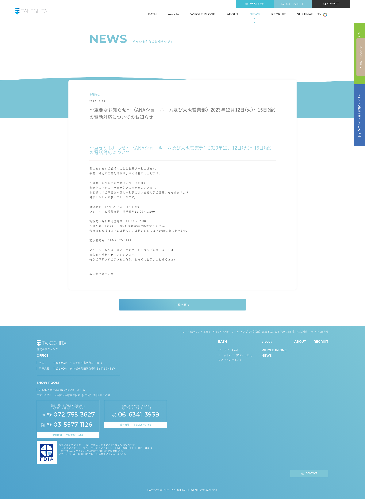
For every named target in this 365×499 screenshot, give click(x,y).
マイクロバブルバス (230, 360)
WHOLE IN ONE (202, 14)
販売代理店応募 (360, 55)
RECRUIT (278, 14)
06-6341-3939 (138, 415)
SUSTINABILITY (309, 14)
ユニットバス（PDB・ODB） (236, 355)
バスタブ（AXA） (229, 350)
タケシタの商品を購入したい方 (359, 112)
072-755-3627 (74, 415)
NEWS (255, 14)
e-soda (173, 14)
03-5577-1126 (72, 425)
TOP (183, 331)
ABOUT (232, 14)
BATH (152, 14)
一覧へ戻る (182, 304)
